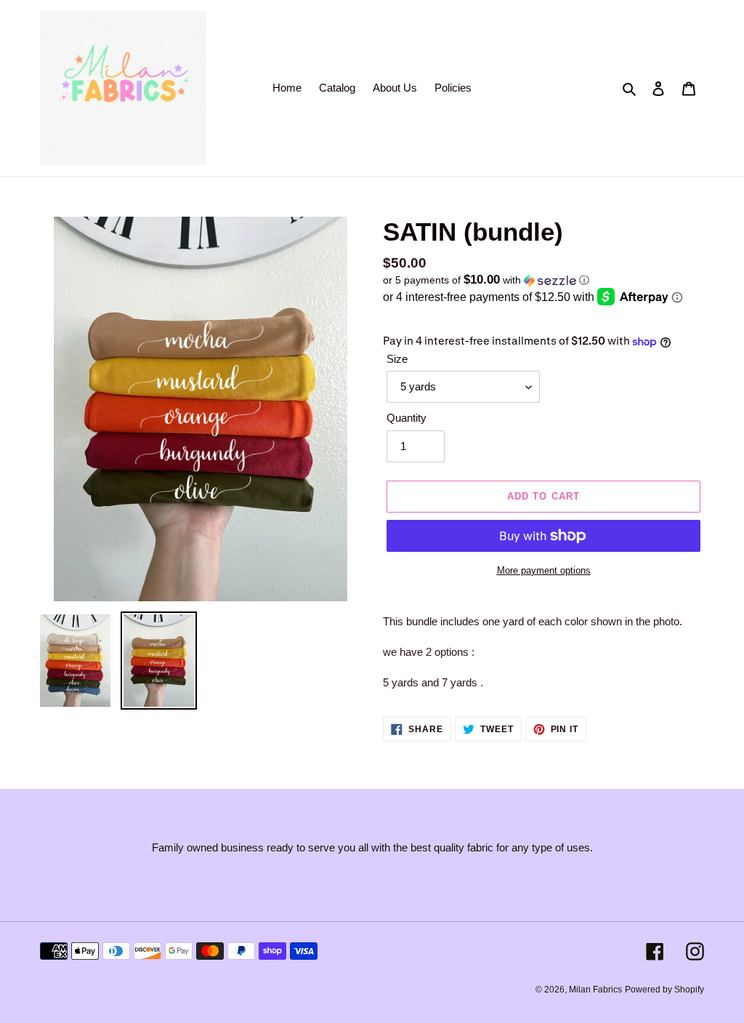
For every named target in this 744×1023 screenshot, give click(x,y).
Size (397, 359)
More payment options (544, 570)
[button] (486, 280)
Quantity (406, 418)
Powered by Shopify (664, 989)
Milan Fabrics (595, 989)
